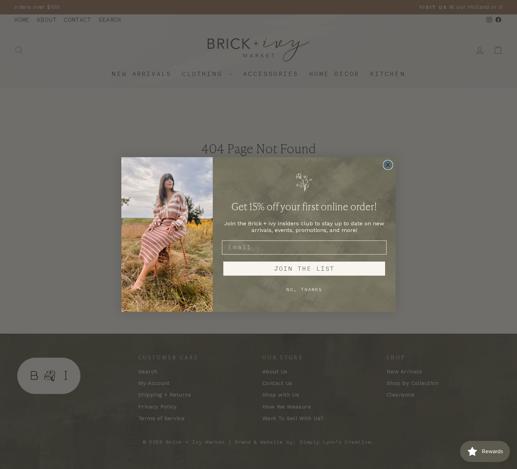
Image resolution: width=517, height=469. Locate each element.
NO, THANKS (304, 290)
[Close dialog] (388, 165)
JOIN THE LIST (304, 268)
